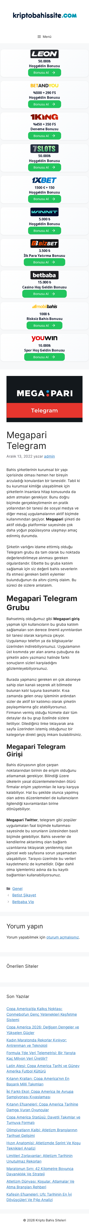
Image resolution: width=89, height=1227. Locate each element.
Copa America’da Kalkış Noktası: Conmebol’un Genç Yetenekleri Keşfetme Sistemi (41, 1014)
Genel (17, 888)
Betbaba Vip (23, 902)
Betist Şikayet (24, 895)
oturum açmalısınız (62, 937)
